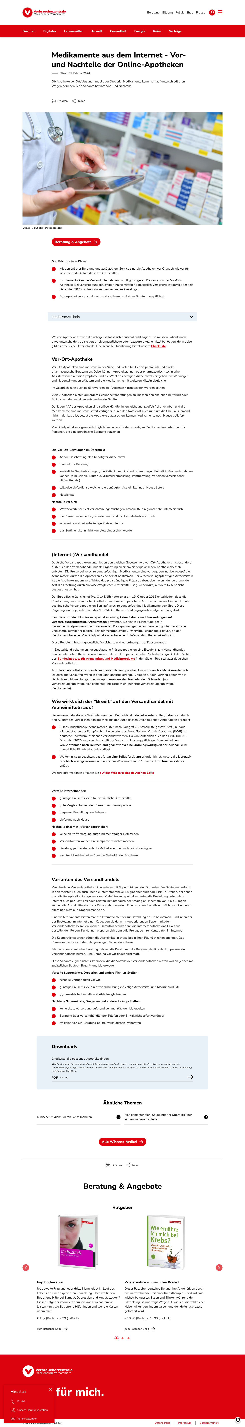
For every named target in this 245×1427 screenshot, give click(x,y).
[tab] (117, 1338)
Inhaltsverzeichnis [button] (66, 316)
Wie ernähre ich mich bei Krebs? (151, 1282)
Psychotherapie (50, 1282)
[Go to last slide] (25, 1267)
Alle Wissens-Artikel (119, 1141)
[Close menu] (50, 1389)
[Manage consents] (238, 1420)
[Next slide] (219, 1267)
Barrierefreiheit (209, 1423)
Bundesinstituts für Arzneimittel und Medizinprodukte (96, 659)
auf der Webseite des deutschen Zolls (127, 773)
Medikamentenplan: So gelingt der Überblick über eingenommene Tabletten (158, 1117)
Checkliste (158, 346)
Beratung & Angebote (73, 242)
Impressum (185, 1423)
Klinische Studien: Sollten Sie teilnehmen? (65, 1117)
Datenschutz (162, 1423)
